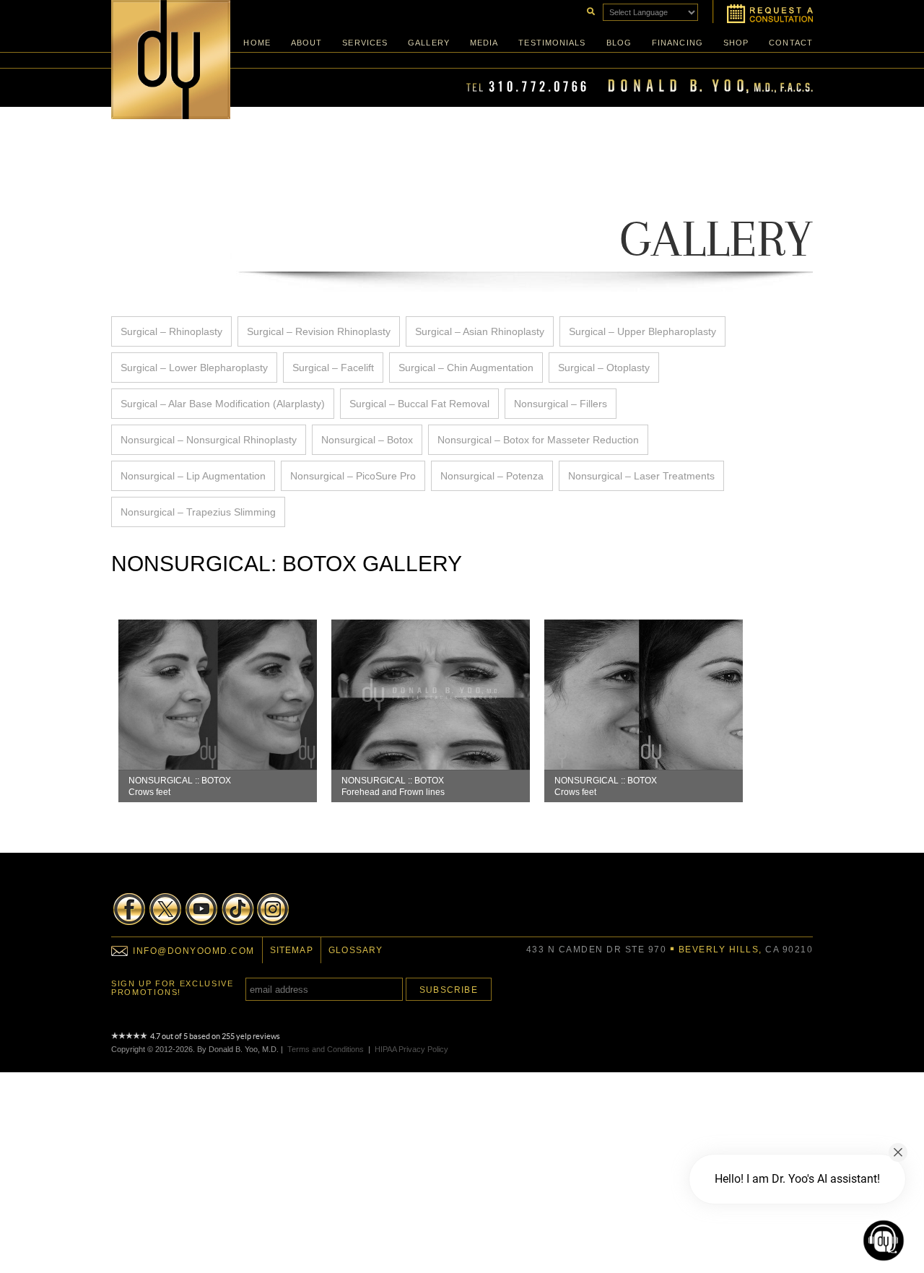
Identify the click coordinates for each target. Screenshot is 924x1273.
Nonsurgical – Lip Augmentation (193, 476)
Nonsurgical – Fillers (560, 403)
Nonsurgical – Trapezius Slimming (198, 512)
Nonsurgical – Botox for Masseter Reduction (538, 440)
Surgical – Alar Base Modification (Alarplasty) (223, 403)
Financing (677, 42)
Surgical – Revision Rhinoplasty (319, 331)
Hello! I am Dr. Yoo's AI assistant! (797, 1179)
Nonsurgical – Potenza (492, 476)
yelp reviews (258, 1036)
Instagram (274, 909)
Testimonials (551, 42)
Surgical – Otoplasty (604, 367)
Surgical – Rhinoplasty (171, 331)
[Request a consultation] (762, 11)
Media (484, 42)
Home (256, 42)
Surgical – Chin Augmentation (465, 367)
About (307, 42)
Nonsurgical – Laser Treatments (641, 476)
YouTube (201, 909)
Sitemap (291, 950)
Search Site (590, 10)
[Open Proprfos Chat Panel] (883, 1240)
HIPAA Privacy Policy (411, 1049)
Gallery (429, 42)
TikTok (237, 909)
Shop (736, 42)
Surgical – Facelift (333, 367)
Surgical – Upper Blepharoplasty (642, 331)
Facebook (129, 909)
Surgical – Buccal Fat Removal (419, 403)
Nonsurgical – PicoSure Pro (353, 476)
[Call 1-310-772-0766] (639, 90)
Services (365, 42)
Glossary (355, 950)
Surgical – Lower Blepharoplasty (194, 367)
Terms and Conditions (325, 1049)
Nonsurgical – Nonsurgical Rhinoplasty (209, 440)
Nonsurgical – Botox (367, 440)
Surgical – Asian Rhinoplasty (479, 331)
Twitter (165, 909)
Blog (619, 42)
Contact (791, 42)
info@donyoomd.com (194, 951)
